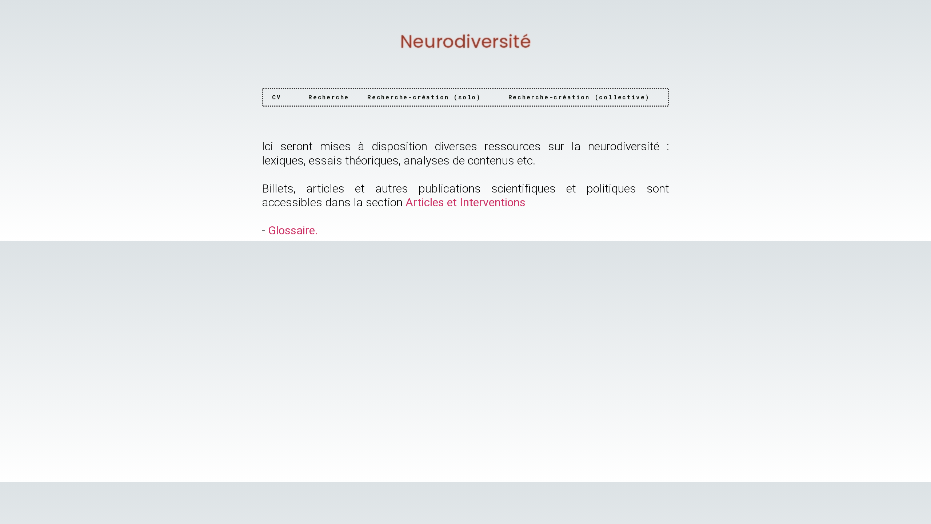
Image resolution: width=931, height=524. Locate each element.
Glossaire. (293, 230)
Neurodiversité (465, 41)
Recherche (328, 97)
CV (276, 97)
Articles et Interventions (465, 202)
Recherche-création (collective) (579, 97)
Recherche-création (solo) (424, 97)
